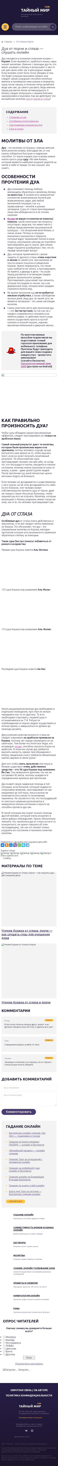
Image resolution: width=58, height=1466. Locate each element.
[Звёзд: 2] (16, 853)
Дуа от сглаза (16, 129)
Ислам (11, 218)
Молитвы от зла (17, 117)
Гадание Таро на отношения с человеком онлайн (25, 1160)
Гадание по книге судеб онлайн (26, 1185)
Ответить (49, 1020)
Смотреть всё (15, 1201)
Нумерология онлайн (26, 1296)
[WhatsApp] (19, 845)
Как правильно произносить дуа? (25, 125)
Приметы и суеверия (25, 1283)
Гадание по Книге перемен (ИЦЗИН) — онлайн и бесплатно (26, 1143)
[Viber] (15, 845)
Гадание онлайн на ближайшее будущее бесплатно (26, 1178)
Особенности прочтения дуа (24, 121)
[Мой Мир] (11, 845)
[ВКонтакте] (2, 845)
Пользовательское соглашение (30, 1417)
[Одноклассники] (6, 845)
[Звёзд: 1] (6, 853)
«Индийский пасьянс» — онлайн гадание (27, 1152)
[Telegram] (27, 845)
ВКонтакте (26, 1431)
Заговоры (19, 1243)
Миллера (11, 1337)
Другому (10, 1354)
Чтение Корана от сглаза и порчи (26, 1002)
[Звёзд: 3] (26, 853)
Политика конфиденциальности (29, 1395)
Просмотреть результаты (29, 1363)
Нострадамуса (13, 1342)
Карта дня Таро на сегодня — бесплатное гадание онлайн (25, 1192)
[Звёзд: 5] (46, 853)
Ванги (9, 1351)
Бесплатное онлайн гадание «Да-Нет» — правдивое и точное (27, 1134)
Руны (16, 1308)
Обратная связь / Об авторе (29, 1390)
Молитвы (19, 1255)
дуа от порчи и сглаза (38, 99)
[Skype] (23, 845)
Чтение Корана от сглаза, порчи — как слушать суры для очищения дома (26, 934)
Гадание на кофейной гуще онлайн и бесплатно (24, 1169)
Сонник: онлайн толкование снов (34, 1268)
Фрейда (10, 1340)
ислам (18, 746)
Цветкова (11, 1348)
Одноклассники (32, 1431)
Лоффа (10, 1345)
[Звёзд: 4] (36, 853)
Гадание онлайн (23, 1215)
